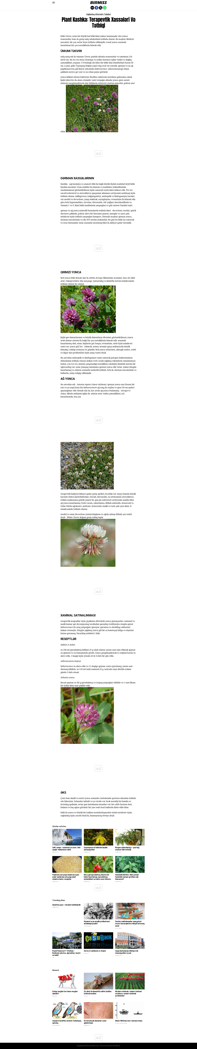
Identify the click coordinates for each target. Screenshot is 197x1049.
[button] (53, 2)
